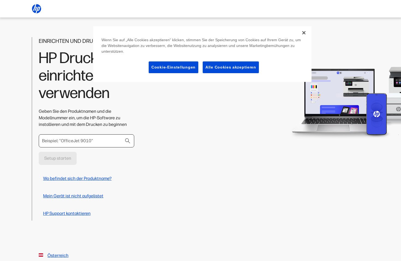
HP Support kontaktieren (67, 213)
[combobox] (86, 140)
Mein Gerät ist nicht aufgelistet (73, 195)
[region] (202, 54)
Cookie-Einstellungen (173, 67)
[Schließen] (304, 33)
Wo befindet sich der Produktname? (77, 178)
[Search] (127, 141)
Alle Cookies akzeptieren (230, 67)
